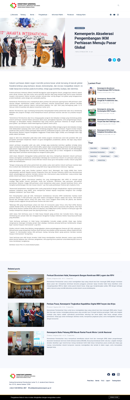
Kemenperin (105, 148)
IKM (114, 148)
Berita (32, 14)
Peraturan (70, 14)
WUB (91, 160)
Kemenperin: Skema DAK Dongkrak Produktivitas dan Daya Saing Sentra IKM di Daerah (107, 101)
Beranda (15, 14)
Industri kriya (101, 160)
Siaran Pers (70, 278)
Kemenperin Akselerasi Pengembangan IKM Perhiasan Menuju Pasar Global (95, 40)
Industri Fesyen (105, 156)
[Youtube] (114, 15)
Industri (111, 152)
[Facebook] (111, 15)
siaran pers (93, 156)
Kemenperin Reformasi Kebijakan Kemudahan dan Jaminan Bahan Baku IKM (106, 132)
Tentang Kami (116, 380)
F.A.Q (102, 380)
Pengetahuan (43, 14)
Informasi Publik (57, 14)
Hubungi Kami (81, 14)
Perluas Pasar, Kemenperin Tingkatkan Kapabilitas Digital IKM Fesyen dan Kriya (81, 304)
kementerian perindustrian (97, 152)
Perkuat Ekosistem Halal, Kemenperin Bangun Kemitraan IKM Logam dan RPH (80, 275)
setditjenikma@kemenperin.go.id (40, 388)
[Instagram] (118, 15)
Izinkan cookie (114, 397)
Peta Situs (90, 380)
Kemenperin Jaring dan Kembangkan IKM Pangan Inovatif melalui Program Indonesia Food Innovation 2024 (108, 112)
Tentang (23, 14)
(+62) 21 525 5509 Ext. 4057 (18, 388)
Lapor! (108, 380)
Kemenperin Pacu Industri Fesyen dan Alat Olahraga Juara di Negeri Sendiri (108, 121)
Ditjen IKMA (93, 148)
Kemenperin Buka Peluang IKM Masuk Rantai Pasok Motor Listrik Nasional (79, 332)
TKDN (116, 156)
